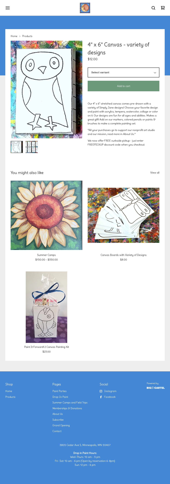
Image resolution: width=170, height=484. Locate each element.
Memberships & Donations (67, 408)
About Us (57, 414)
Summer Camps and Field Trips (69, 402)
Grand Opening (61, 425)
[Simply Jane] (85, 8)
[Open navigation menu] (8, 8)
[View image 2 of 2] (32, 147)
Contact (56, 431)
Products (27, 36)
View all (154, 172)
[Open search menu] (153, 8)
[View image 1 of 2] (17, 147)
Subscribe (58, 419)
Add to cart (123, 86)
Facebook (110, 396)
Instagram (110, 391)
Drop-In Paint (60, 396)
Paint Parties (59, 391)
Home (14, 36)
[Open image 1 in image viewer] (46, 89)
